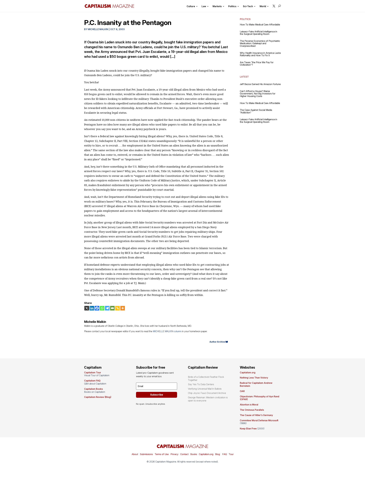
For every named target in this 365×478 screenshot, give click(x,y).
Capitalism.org (247, 372)
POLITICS (245, 19)
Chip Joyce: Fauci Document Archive (207, 393)
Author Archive (217, 342)
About (135, 454)
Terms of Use (161, 454)
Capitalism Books (93, 388)
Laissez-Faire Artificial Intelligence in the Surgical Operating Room (258, 33)
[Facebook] (97, 308)
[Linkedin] (92, 308)
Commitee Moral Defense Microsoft (259, 420)
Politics (232, 6)
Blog (217, 454)
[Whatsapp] (102, 308)
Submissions (146, 454)
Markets (217, 6)
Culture (191, 6)
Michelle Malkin (98, 29)
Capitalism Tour (92, 372)
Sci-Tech (248, 6)
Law (204, 6)
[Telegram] (107, 308)
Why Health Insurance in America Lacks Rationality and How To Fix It (260, 54)
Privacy (174, 454)
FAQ (224, 454)
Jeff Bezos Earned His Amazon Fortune (260, 84)
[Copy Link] (117, 308)
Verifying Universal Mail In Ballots (205, 388)
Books (193, 454)
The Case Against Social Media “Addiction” (256, 111)
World (262, 6)
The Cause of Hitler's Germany (256, 415)
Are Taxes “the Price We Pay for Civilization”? (256, 63)
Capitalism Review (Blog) (97, 397)
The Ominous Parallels (252, 409)
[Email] (112, 308)
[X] (86, 308)
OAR (242, 391)
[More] (122, 308)
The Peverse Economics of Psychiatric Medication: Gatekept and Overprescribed (260, 43)
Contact (184, 454)
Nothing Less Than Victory (254, 377)
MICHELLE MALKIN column (167, 331)
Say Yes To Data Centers (201, 384)
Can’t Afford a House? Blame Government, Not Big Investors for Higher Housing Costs (257, 94)
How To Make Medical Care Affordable (260, 24)
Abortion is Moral (249, 404)
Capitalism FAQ (92, 380)
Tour (231, 454)
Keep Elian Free (248, 428)
